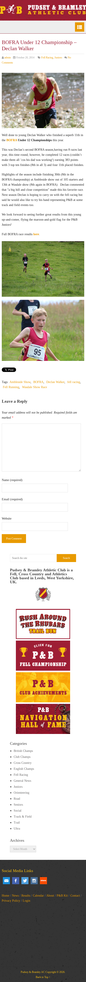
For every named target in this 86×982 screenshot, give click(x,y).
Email (6, 880)
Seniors (18, 804)
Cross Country (23, 762)
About (50, 895)
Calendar (38, 895)
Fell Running (11, 387)
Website (6, 518)
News (15, 895)
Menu (79, 27)
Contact (75, 895)
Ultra (17, 828)
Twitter (24, 880)
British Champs (23, 751)
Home (5, 895)
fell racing (73, 382)
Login (26, 900)
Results (25, 895)
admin (7, 57)
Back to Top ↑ (43, 977)
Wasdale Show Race (34, 387)
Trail (17, 822)
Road (17, 798)
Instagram (34, 880)
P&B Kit (62, 895)
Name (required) (12, 480)
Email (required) (12, 499)
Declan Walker (55, 382)
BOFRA (11, 140)
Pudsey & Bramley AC (33, 972)
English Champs (24, 768)
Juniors (58, 57)
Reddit (43, 880)
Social (17, 810)
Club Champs (22, 757)
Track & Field (23, 816)
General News (22, 780)
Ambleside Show (19, 382)
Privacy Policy (11, 900)
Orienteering (21, 792)
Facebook (15, 880)
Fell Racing (47, 57)
